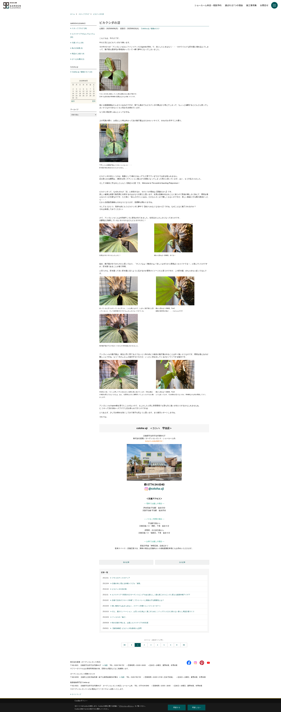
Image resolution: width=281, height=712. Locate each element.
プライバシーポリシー (126, 706)
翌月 (93, 101)
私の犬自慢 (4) (77, 48)
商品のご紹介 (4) (78, 54)
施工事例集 (251, 5)
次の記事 (182, 562)
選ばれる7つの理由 (234, 5)
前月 (73, 101)
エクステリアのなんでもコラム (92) (82, 35)
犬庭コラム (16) (77, 43)
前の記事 (126, 562)
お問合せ (264, 5)
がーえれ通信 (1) (78, 59)
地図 (106, 665)
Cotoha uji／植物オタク (150, 28)
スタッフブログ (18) (79, 28)
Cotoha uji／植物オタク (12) (82, 72)
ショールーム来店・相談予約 (208, 5)
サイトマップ (76, 694)
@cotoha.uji (156, 488)
